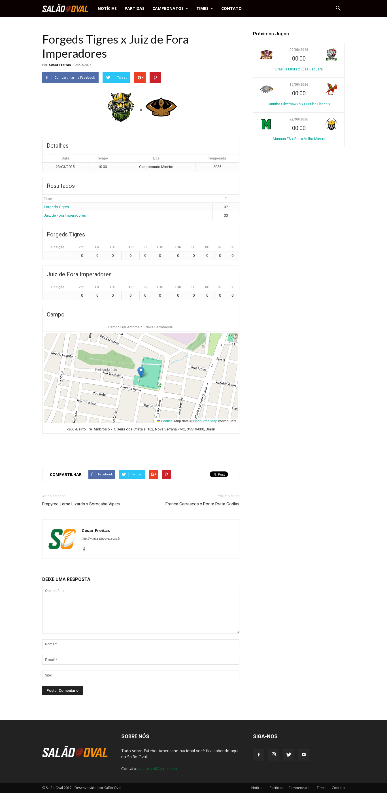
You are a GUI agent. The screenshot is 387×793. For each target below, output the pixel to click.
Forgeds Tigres (56, 207)
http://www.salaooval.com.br (101, 538)
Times (202, 8)
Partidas (134, 8)
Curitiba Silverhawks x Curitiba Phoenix (299, 104)
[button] (338, 8)
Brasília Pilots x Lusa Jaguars (299, 69)
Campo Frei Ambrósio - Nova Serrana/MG (140, 327)
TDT (113, 247)
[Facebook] (86, 549)
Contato (231, 8)
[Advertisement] (141, 447)
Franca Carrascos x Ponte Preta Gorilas (202, 504)
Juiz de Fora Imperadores (65, 215)
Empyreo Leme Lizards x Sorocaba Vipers (81, 504)
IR (220, 247)
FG (193, 247)
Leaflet (166, 420)
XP (207, 247)
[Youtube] (303, 754)
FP (233, 247)
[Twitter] (288, 754)
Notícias (107, 8)
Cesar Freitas (60, 65)
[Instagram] (273, 754)
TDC (160, 247)
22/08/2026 (299, 119)
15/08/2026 (299, 85)
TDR (178, 247)
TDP (130, 247)
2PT (82, 247)
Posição (57, 247)
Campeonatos (168, 8)
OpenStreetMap (205, 420)
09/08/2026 (299, 50)
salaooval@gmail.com (158, 768)
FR (97, 247)
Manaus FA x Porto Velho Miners (299, 139)
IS (145, 247)
